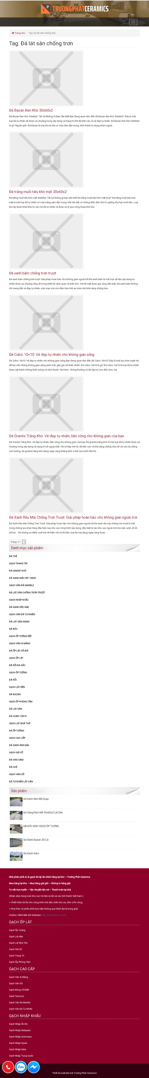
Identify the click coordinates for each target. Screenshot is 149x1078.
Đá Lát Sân (15, 708)
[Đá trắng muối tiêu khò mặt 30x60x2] (46, 159)
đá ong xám (16, 759)
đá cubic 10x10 (18, 716)
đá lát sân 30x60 (19, 621)
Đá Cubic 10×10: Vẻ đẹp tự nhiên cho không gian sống (51, 354)
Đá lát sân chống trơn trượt (27, 592)
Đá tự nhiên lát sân (21, 781)
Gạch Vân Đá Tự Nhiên (22, 614)
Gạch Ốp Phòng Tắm (20, 701)
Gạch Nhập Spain (18, 1043)
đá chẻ (13, 767)
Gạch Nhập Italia (17, 1049)
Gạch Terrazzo (16, 996)
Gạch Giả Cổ (16, 752)
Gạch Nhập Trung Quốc (21, 1055)
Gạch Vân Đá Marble (21, 585)
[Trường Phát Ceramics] (74, 8)
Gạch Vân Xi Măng (19, 643)
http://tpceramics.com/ (54, 915)
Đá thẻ (13, 556)
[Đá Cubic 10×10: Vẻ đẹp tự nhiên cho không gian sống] (46, 322)
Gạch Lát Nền (17, 687)
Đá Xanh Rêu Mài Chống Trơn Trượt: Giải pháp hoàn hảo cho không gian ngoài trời (73, 517)
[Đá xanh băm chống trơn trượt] (46, 241)
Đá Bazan (15, 694)
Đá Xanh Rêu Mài (19, 607)
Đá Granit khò (17, 570)
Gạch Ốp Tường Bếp (20, 636)
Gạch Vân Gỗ (16, 774)
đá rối (13, 679)
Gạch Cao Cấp (17, 738)
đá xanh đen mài (19, 745)
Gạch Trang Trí (18, 563)
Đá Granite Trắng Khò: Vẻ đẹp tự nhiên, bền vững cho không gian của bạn (66, 436)
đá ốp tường (16, 730)
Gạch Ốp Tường (18, 672)
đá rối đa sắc (17, 665)
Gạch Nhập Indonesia (20, 1036)
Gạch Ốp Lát (16, 658)
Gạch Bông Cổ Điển (19, 989)
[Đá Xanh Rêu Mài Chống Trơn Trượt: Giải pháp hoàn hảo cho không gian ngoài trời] (46, 485)
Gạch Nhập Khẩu (19, 599)
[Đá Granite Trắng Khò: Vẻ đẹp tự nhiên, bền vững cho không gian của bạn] (46, 403)
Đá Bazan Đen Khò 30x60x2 (31, 110)
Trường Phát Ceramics (85, 1073)
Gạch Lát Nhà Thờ (19, 723)
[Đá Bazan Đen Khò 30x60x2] (46, 78)
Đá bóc (13, 629)
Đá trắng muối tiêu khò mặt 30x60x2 (38, 192)
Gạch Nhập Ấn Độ (18, 1024)
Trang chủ (19, 33)
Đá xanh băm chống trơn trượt (32, 273)
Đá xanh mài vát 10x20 (22, 578)
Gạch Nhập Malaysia (20, 1030)
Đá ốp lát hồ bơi (18, 650)
